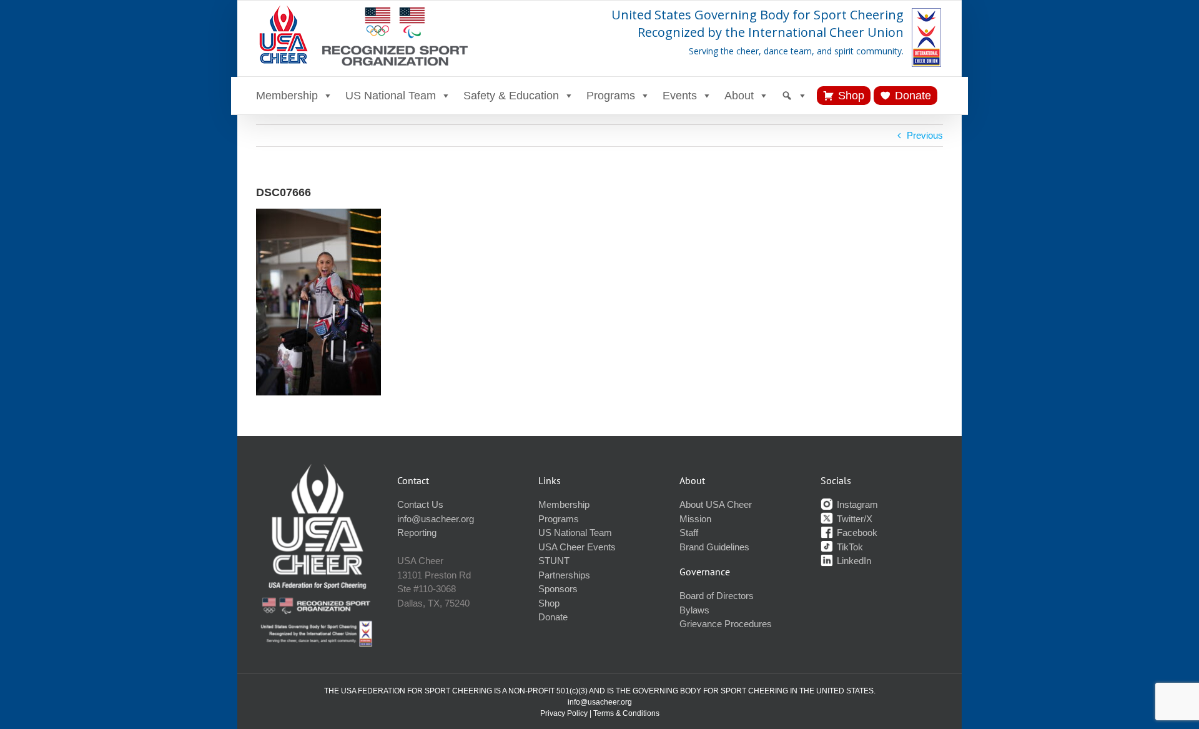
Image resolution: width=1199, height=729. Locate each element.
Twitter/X (853, 518)
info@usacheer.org (435, 518)
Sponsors (558, 588)
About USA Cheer (715, 504)
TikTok (848, 547)
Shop (851, 95)
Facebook (855, 532)
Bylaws (694, 610)
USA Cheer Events (577, 547)
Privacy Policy (564, 713)
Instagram (856, 504)
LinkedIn (852, 560)
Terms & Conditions (626, 713)
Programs (610, 95)
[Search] (794, 95)
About (739, 95)
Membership (287, 95)
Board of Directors (716, 595)
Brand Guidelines (714, 547)
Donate (913, 95)
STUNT (554, 560)
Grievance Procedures (725, 623)
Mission (695, 518)
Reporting (417, 532)
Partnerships (564, 575)
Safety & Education (511, 95)
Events (680, 95)
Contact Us (420, 504)
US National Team (390, 95)
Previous (925, 135)
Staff (688, 532)
